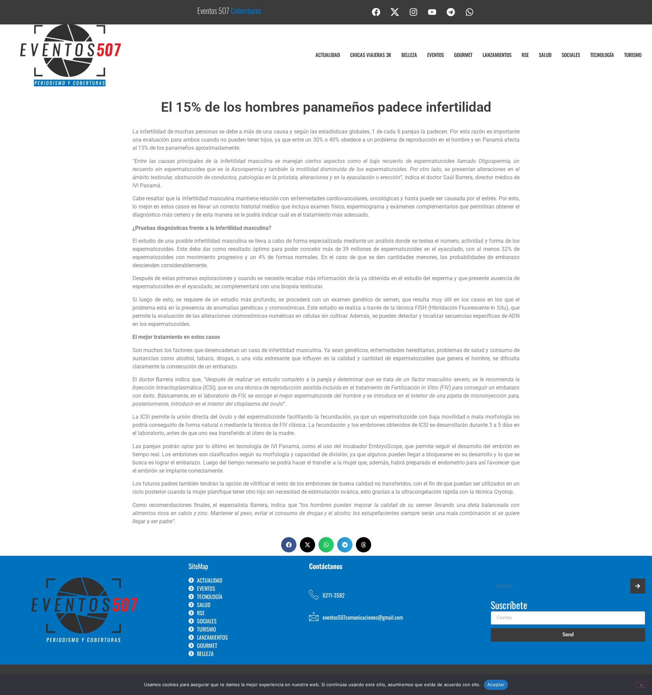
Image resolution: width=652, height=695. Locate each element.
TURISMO (632, 54)
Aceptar (496, 684)
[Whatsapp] (469, 11)
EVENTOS (435, 54)
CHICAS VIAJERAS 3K (370, 54)
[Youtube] (432, 11)
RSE (525, 54)
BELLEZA (409, 54)
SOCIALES (571, 54)
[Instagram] (413, 11)
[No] (641, 684)
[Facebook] (376, 11)
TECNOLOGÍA (602, 54)
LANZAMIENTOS (497, 54)
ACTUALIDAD (327, 54)
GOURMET (463, 54)
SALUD (545, 54)
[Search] (637, 586)
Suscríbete (509, 605)
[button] (288, 544)
